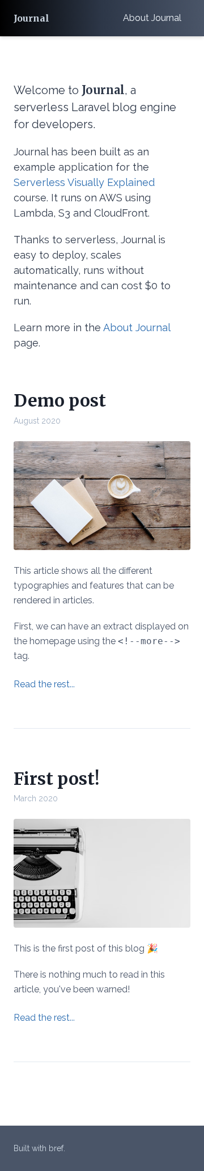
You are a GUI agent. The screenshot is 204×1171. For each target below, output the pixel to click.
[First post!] (102, 873)
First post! (56, 778)
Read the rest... (44, 684)
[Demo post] (102, 495)
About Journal (152, 17)
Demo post (60, 400)
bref (56, 1148)
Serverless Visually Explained (84, 182)
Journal (31, 18)
